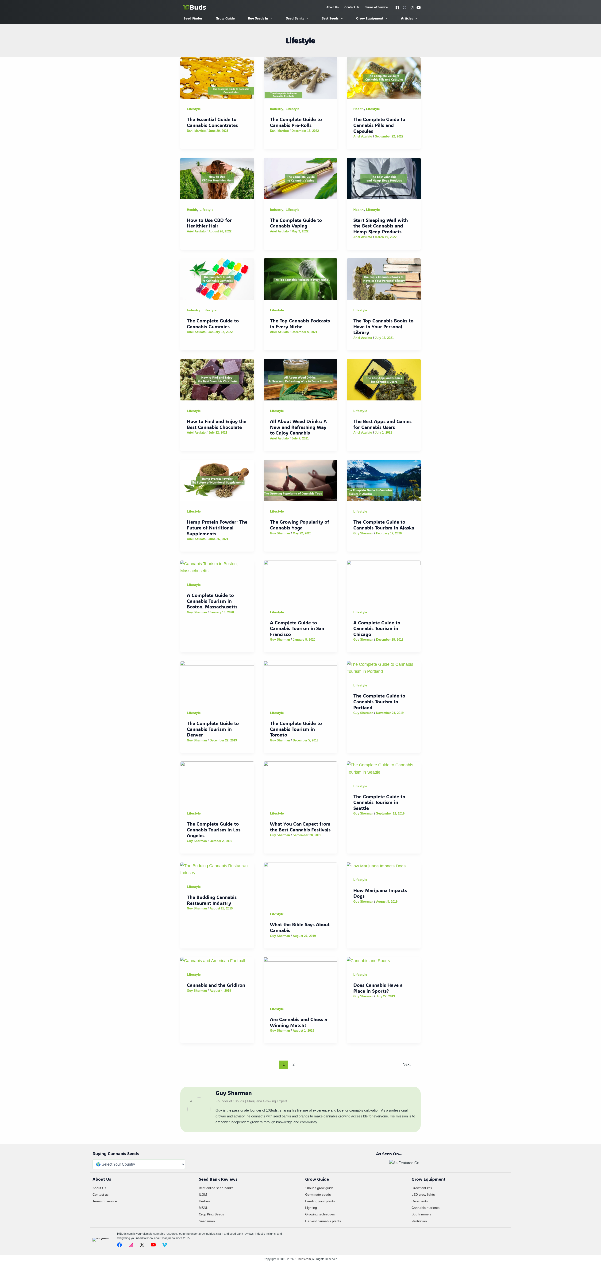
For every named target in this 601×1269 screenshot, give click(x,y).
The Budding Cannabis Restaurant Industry (212, 900)
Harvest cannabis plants (323, 1221)
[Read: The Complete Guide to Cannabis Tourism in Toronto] (301, 681)
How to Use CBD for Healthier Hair (209, 223)
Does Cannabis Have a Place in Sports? (378, 988)
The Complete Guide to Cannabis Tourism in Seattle (379, 802)
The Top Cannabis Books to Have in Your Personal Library (383, 326)
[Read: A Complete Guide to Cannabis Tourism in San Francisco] (301, 580)
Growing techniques (320, 1214)
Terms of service (104, 1201)
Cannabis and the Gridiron (216, 985)
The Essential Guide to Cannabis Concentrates (212, 122)
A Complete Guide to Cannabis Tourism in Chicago (376, 628)
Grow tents (420, 1201)
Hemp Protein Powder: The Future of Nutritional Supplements (217, 527)
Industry (276, 109)
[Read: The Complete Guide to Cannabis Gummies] (217, 278)
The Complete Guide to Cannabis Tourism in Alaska (383, 525)
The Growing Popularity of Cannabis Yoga (299, 525)
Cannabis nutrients (425, 1208)
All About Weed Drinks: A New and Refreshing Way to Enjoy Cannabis (298, 427)
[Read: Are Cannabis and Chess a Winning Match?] (301, 977)
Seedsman (207, 1221)
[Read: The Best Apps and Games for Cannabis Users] (384, 379)
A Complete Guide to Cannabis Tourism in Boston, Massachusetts (212, 601)
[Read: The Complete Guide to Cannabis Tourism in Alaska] (384, 480)
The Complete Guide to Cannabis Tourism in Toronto (296, 729)
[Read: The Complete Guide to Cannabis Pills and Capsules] (384, 77)
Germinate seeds (318, 1194)
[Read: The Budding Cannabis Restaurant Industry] (217, 868)
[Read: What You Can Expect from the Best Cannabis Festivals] (301, 781)
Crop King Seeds (211, 1214)
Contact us (100, 1194)
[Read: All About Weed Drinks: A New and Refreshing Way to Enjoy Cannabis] (301, 379)
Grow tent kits (422, 1188)
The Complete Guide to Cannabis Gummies (213, 323)
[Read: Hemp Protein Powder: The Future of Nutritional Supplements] (217, 480)
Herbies (204, 1201)
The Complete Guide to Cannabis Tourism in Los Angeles (213, 829)
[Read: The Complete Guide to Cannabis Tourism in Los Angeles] (217, 781)
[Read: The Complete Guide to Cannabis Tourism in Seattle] (384, 768)
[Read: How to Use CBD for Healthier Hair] (217, 178)
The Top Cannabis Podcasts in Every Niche (300, 323)
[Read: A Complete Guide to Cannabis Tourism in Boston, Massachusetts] (217, 566)
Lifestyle (194, 109)
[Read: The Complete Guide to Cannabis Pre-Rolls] (301, 77)
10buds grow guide (319, 1188)
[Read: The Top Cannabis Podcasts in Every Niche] (301, 278)
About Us (99, 1188)
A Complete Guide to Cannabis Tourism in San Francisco (297, 628)
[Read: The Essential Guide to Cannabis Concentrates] (217, 77)
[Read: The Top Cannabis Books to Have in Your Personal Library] (384, 278)
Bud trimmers (421, 1214)
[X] (404, 7)
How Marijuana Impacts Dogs (380, 893)
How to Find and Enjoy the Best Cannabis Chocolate (216, 424)
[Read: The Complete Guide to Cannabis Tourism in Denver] (217, 681)
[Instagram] (411, 7)
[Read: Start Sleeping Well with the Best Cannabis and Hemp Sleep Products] (384, 178)
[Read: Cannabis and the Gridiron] (212, 960)
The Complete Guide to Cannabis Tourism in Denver (213, 729)
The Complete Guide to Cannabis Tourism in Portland (379, 701)
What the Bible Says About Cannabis (300, 927)
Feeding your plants (320, 1201)
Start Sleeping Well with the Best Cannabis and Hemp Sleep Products (380, 225)
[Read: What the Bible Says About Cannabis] (301, 882)
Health (358, 109)
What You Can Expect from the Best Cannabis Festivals (300, 827)
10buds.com (303, 1259)
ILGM (203, 1194)
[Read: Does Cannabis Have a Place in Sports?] (368, 960)
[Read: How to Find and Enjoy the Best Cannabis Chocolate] (217, 379)
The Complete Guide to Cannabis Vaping (296, 223)
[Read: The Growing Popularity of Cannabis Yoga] (301, 480)
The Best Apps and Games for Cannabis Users (382, 424)
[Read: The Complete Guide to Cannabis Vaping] (301, 178)
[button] (270, 18)
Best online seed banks (216, 1188)
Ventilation (419, 1221)
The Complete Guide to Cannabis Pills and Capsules (379, 125)
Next (409, 1064)
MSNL (203, 1208)
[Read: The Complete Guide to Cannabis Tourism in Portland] (384, 667)
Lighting (311, 1208)
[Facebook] (397, 7)
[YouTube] (418, 7)
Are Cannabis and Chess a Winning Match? (298, 1022)
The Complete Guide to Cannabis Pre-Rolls (296, 122)
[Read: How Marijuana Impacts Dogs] (376, 865)
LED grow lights (423, 1194)
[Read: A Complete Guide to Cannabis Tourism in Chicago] (384, 580)
